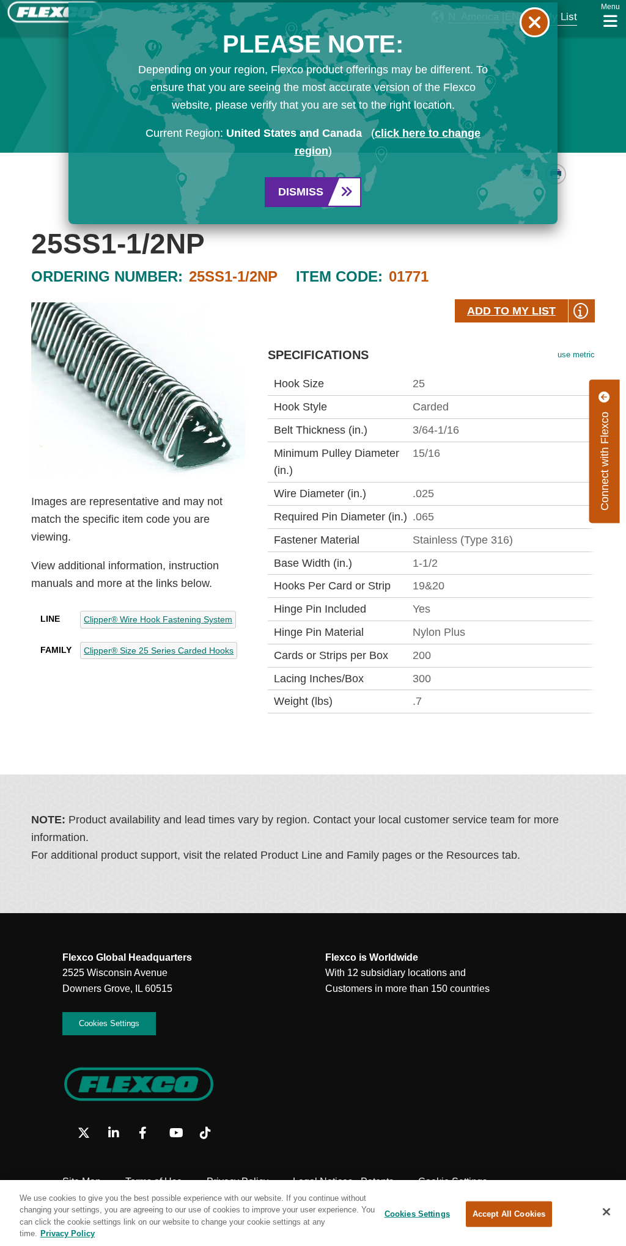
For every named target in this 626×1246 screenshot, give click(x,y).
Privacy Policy (67, 1233)
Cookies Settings (417, 1214)
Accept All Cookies (509, 1214)
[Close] (606, 1211)
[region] (313, 1213)
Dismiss (300, 192)
